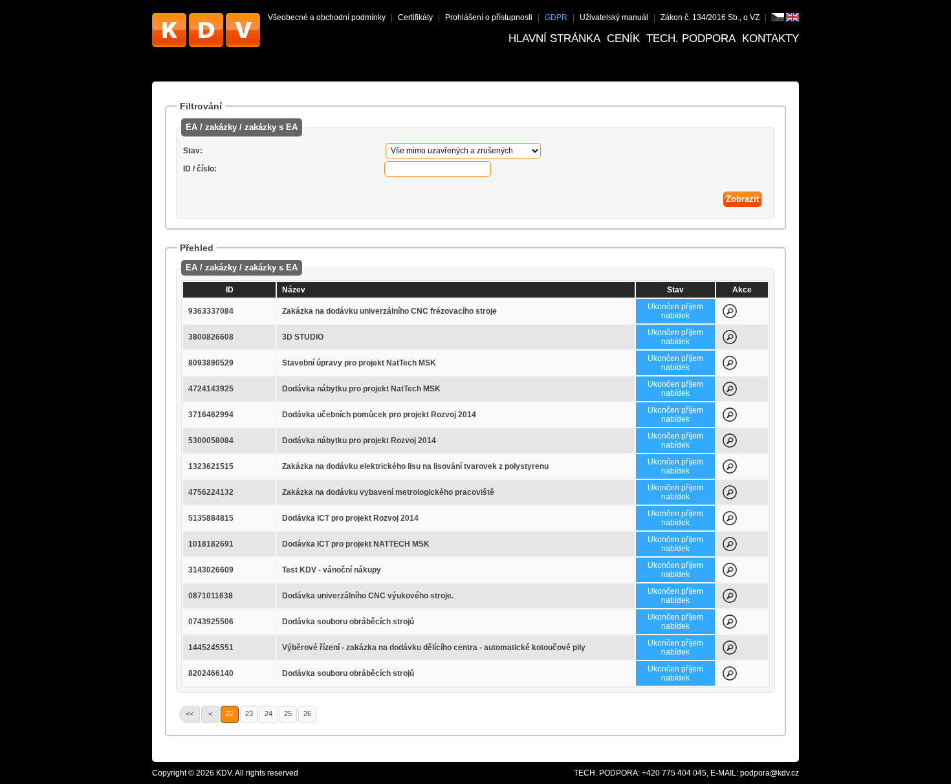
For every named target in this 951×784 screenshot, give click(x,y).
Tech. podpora (691, 38)
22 (230, 713)
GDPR (556, 17)
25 (288, 713)
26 (307, 713)
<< (189, 713)
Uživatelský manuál (614, 17)
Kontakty (770, 38)
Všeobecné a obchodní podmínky (327, 17)
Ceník (623, 38)
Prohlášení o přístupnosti (488, 17)
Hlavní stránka (554, 38)
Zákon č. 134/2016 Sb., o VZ (710, 17)
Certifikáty (415, 17)
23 (249, 713)
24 (268, 713)
